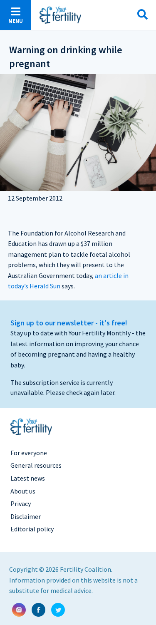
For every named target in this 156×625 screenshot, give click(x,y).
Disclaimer (25, 516)
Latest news (27, 478)
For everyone (28, 453)
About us (22, 491)
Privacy (20, 503)
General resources (36, 465)
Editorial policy (32, 529)
